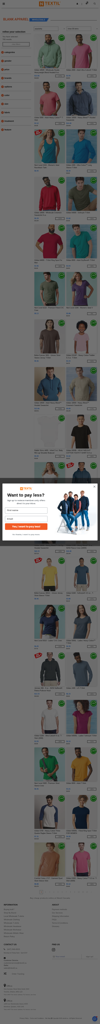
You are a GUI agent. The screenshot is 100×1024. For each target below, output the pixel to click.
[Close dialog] (94, 486)
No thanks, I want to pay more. (26, 534)
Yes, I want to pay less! (26, 526)
